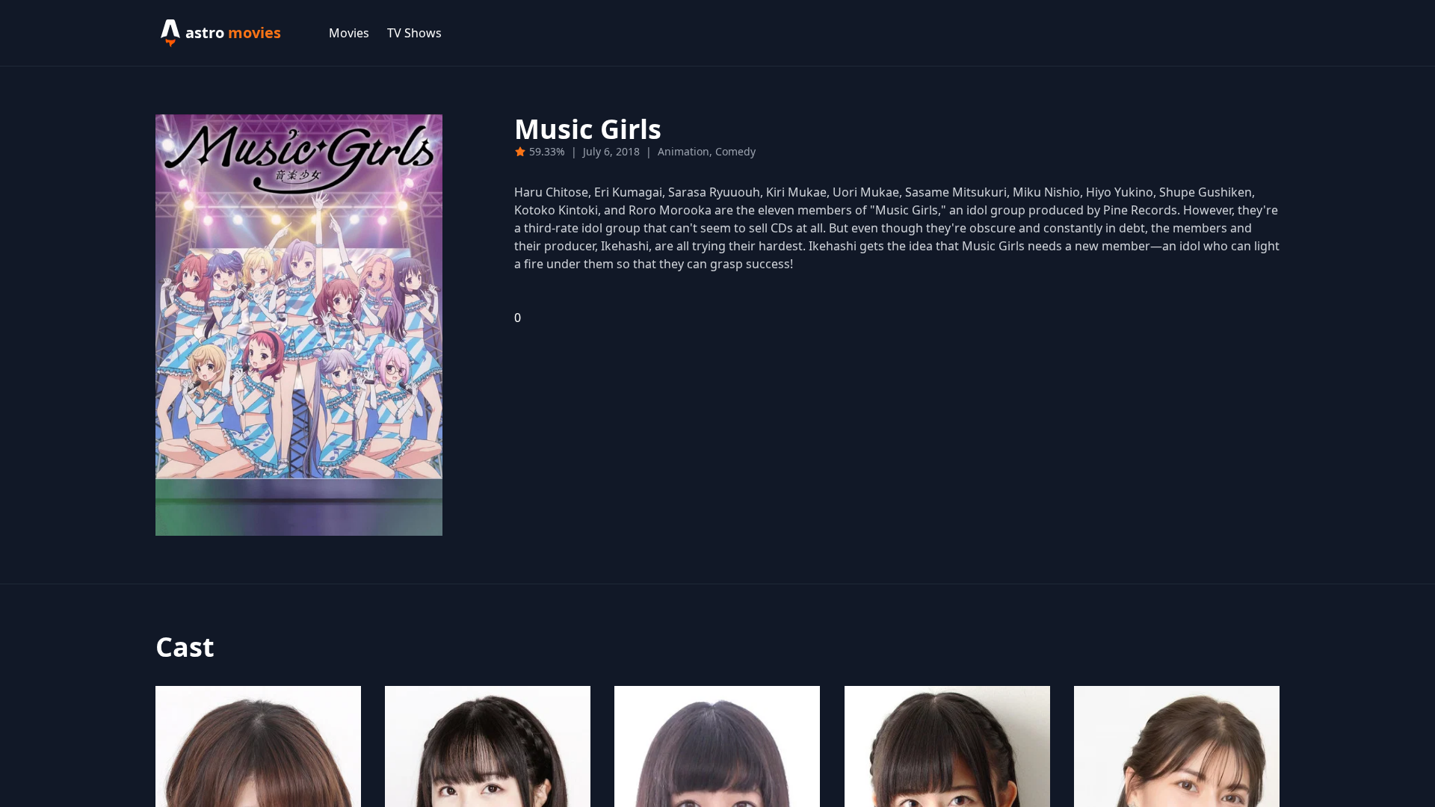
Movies (349, 33)
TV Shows (414, 33)
